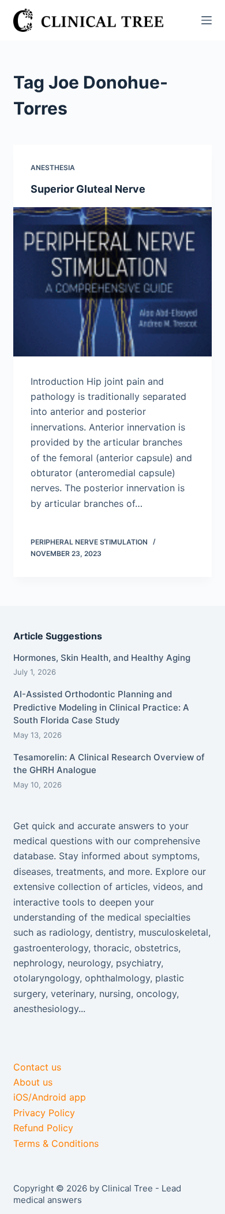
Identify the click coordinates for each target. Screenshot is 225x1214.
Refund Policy (43, 1128)
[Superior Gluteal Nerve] (112, 281)
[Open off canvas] (206, 20)
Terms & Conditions (56, 1143)
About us (32, 1082)
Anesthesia (53, 167)
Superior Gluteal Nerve (88, 189)
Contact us (37, 1067)
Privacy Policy (44, 1113)
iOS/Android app (49, 1097)
